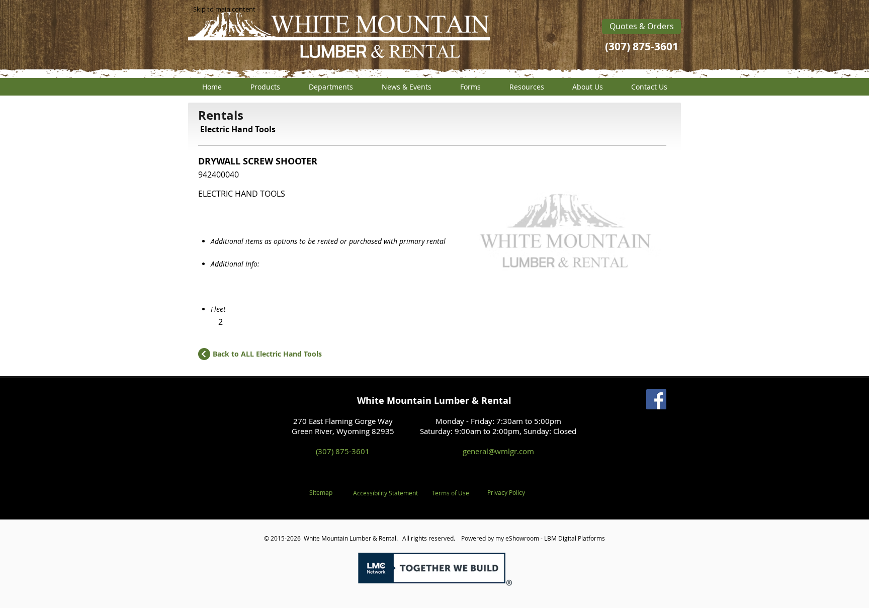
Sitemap (320, 492)
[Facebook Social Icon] (656, 399)
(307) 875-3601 (343, 451)
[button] (265, 87)
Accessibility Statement (385, 493)
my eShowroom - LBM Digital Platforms (550, 538)
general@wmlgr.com (498, 451)
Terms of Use (450, 493)
